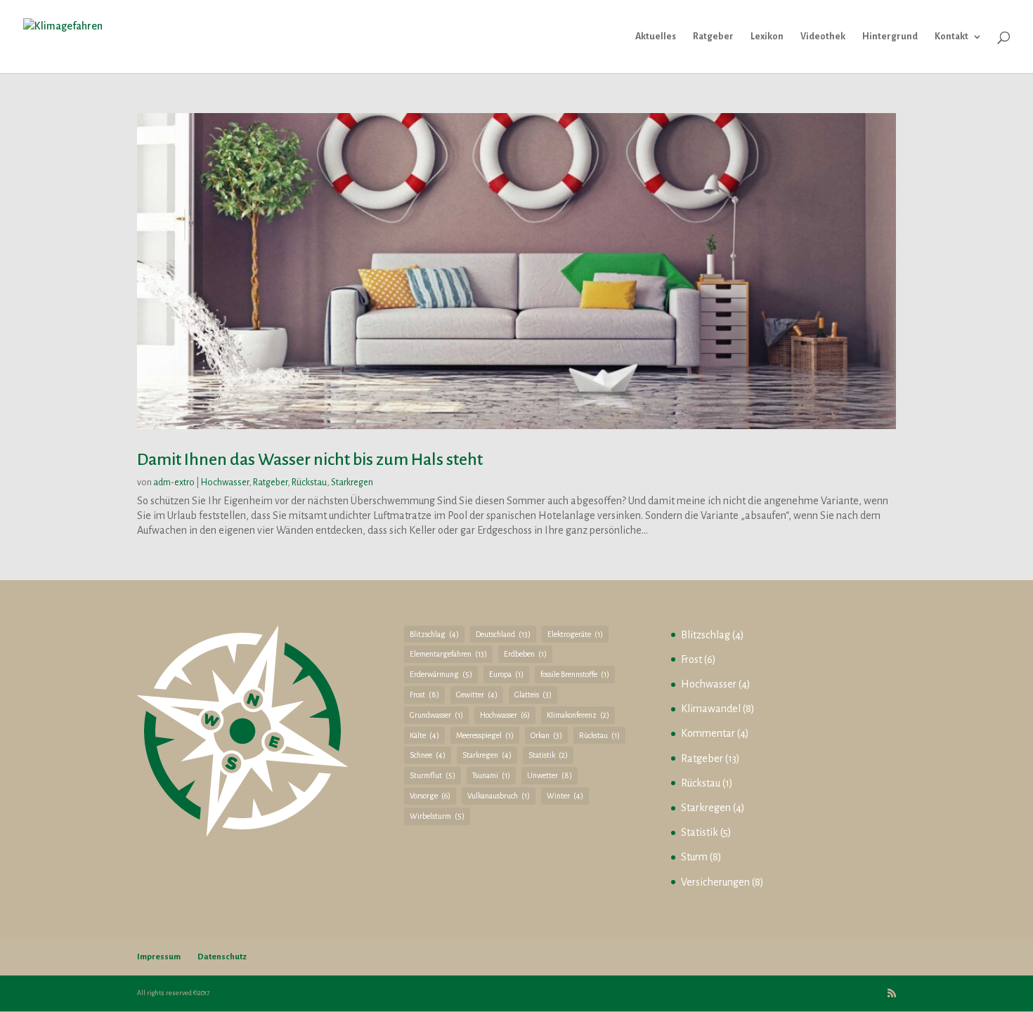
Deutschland (503, 634)
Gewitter (477, 694)
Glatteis (533, 694)
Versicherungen (715, 882)
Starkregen (352, 482)
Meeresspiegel (485, 735)
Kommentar (708, 733)
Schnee (428, 755)
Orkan (546, 735)
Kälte (424, 735)
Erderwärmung (441, 674)
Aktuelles (655, 36)
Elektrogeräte (575, 634)
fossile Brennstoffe (574, 674)
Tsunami (491, 775)
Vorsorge (430, 795)
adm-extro (174, 482)
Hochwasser (225, 482)
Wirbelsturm (437, 816)
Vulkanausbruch (498, 795)
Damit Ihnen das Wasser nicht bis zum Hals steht (310, 459)
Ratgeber (713, 36)
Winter (565, 795)
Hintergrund (890, 36)
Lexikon (767, 36)
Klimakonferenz (578, 715)
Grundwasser (436, 715)
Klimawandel (711, 708)
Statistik (548, 755)
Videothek (822, 36)
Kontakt (951, 36)
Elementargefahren (448, 654)
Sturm (694, 856)
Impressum (159, 956)
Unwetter (549, 775)
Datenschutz (222, 956)
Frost (424, 694)
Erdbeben (525, 654)
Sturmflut (432, 775)
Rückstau (309, 482)
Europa (506, 674)
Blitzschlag (434, 634)
